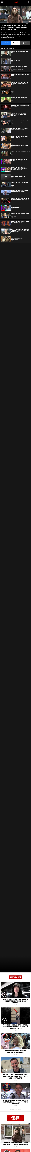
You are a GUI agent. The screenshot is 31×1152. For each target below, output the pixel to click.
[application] (15, 14)
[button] (29, 1124)
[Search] (29, 2)
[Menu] (2, 2)
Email (26, 43)
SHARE (16, 43)
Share (7, 43)
